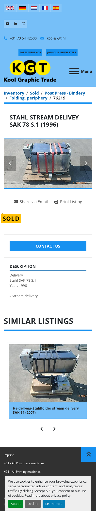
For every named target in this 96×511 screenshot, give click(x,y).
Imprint (9, 455)
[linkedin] (15, 24)
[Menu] (74, 71)
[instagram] (23, 24)
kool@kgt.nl (56, 38)
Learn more (53, 503)
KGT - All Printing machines (22, 472)
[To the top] (88, 454)
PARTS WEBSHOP (30, 52)
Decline (33, 503)
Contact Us (48, 246)
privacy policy (61, 495)
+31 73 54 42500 (23, 38)
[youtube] (8, 24)
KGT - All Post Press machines (24, 463)
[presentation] (41, 427)
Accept (16, 503)
